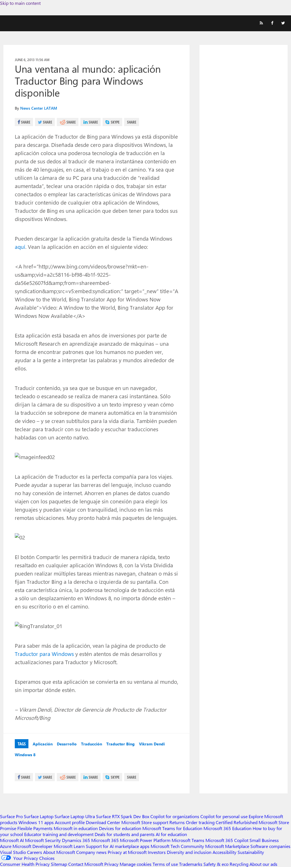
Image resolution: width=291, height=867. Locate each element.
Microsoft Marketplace (227, 846)
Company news (91, 852)
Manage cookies (135, 864)
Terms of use (165, 864)
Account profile (70, 822)
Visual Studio (13, 852)
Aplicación (43, 744)
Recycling (239, 864)
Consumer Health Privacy (25, 864)
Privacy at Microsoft (127, 852)
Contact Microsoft (85, 864)
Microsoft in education (76, 828)
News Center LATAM (38, 108)
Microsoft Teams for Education (172, 828)
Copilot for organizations (174, 816)
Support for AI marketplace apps (117, 846)
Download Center (103, 822)
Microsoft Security (43, 840)
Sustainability (251, 852)
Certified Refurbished (236, 822)
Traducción (91, 744)
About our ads (263, 864)
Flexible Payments (35, 828)
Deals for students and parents (125, 834)
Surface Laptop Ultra (75, 816)
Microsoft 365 (105, 840)
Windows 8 (25, 754)
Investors (157, 852)
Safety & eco (215, 864)
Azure (5, 846)
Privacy (112, 864)
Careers (34, 852)
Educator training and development (58, 834)
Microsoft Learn (69, 846)
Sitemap (59, 864)
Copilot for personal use (224, 816)
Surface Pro (11, 816)
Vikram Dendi (152, 744)
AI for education (171, 834)
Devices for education (120, 828)
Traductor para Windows (44, 653)
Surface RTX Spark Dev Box (122, 816)
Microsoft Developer (33, 846)
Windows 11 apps (36, 822)
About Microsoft (59, 852)
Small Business (264, 840)
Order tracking (200, 822)
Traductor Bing (120, 744)
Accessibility (224, 852)
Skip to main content (20, 3)
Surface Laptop (38, 816)
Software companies (270, 846)
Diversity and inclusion (189, 852)
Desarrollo (67, 744)
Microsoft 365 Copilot (226, 840)
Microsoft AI (12, 840)
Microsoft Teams (188, 840)
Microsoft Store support (144, 822)
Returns (177, 822)
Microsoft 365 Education (227, 828)
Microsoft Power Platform (145, 840)
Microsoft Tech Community (177, 846)
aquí (20, 246)
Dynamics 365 (76, 840)
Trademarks (190, 864)
